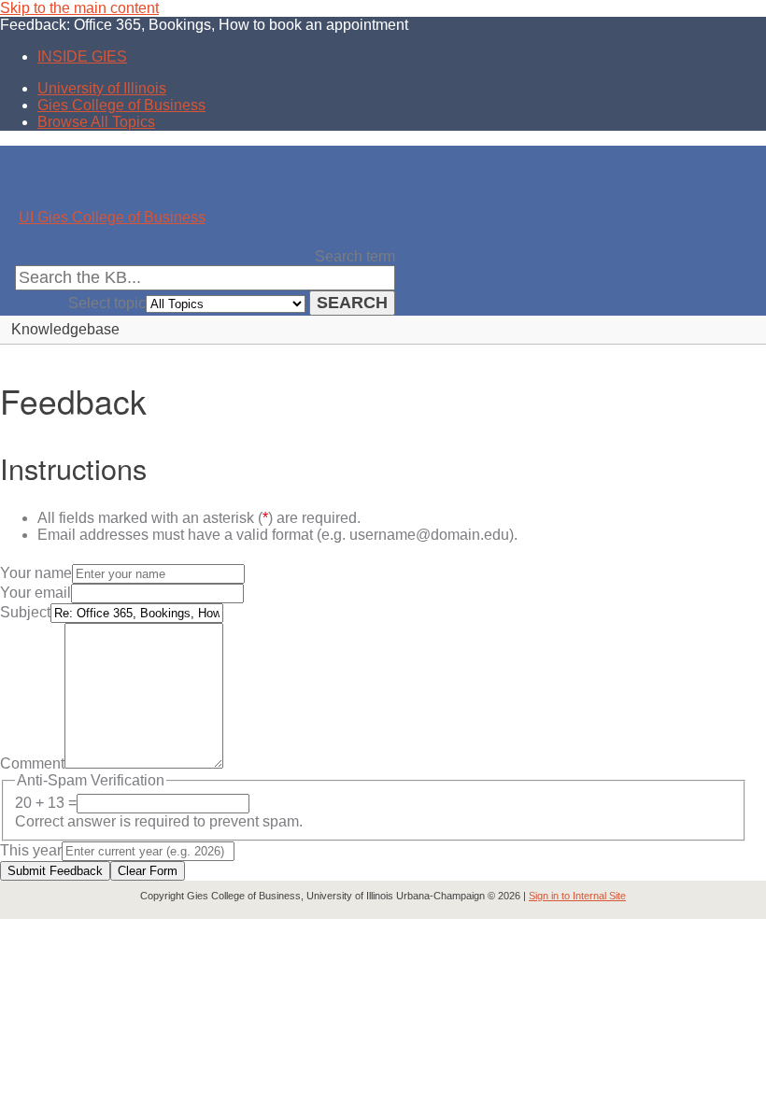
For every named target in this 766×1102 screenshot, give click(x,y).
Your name (36, 573)
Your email (35, 592)
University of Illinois (101, 88)
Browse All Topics (96, 122)
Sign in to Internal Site (577, 895)
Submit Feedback (55, 871)
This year (31, 850)
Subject (25, 612)
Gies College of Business (121, 105)
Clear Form (147, 871)
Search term (355, 256)
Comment (32, 763)
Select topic (107, 303)
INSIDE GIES (82, 56)
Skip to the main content (79, 8)
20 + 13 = (46, 803)
